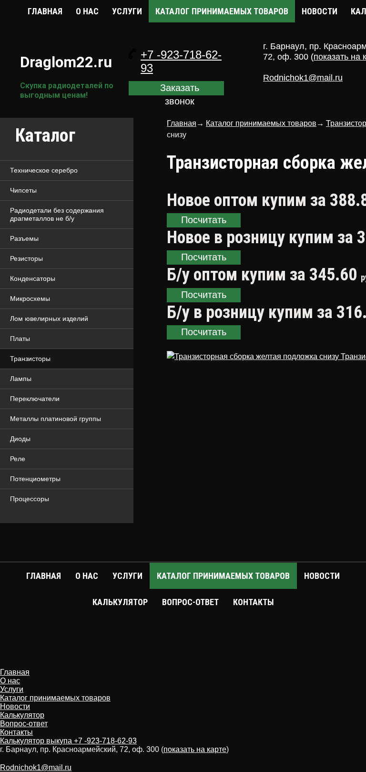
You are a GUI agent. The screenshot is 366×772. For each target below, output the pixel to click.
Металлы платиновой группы (55, 418)
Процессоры (29, 499)
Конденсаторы (32, 278)
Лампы (20, 378)
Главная (45, 11)
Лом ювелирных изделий (49, 318)
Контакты (253, 602)
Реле (17, 459)
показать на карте (194, 749)
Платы (20, 338)
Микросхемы (30, 298)
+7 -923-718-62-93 (105, 741)
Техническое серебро (44, 170)
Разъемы (24, 238)
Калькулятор (120, 602)
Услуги (127, 11)
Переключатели (35, 398)
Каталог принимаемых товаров (221, 11)
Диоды (20, 439)
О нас (87, 11)
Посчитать (203, 220)
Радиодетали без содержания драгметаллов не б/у (57, 214)
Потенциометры (35, 479)
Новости (319, 11)
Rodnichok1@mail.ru (303, 77)
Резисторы (26, 258)
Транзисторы (30, 358)
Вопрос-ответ (190, 602)
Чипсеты (23, 190)
